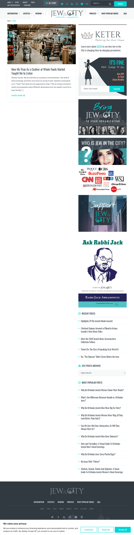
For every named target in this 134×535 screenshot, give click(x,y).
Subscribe (67, 289)
